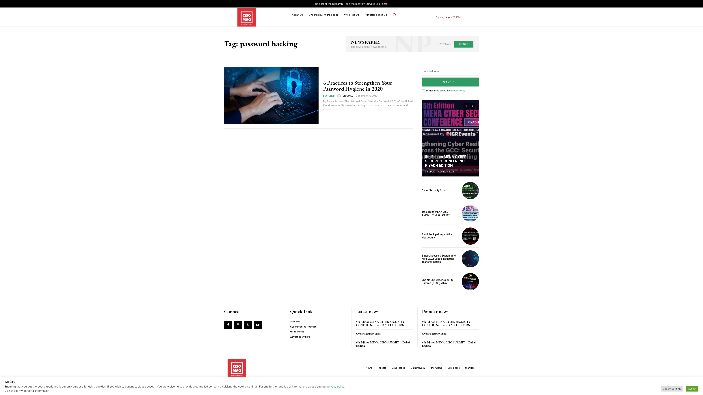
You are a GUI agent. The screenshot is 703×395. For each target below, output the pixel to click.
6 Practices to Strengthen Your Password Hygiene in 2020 (357, 85)
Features (328, 96)
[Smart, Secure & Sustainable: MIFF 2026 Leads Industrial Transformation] (470, 259)
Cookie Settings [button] (672, 388)
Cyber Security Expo (434, 190)
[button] (394, 14)
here (384, 3)
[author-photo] (339, 96)
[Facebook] (228, 325)
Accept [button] (692, 388)
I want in (448, 82)
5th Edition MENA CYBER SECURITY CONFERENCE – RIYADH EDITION (447, 161)
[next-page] (472, 106)
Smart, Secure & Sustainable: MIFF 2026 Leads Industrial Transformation (439, 258)
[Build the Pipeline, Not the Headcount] (470, 236)
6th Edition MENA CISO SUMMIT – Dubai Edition (436, 213)
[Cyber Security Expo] (470, 190)
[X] (248, 325)
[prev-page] (466, 106)
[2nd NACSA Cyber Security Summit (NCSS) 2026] (470, 281)
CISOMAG (348, 95)
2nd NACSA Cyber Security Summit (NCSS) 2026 (437, 282)
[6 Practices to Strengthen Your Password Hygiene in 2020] (271, 95)
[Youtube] (258, 325)
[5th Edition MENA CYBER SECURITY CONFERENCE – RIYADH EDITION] (450, 138)
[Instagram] (238, 325)
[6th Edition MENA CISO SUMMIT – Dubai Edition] (470, 213)
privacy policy (335, 386)
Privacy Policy (458, 90)
